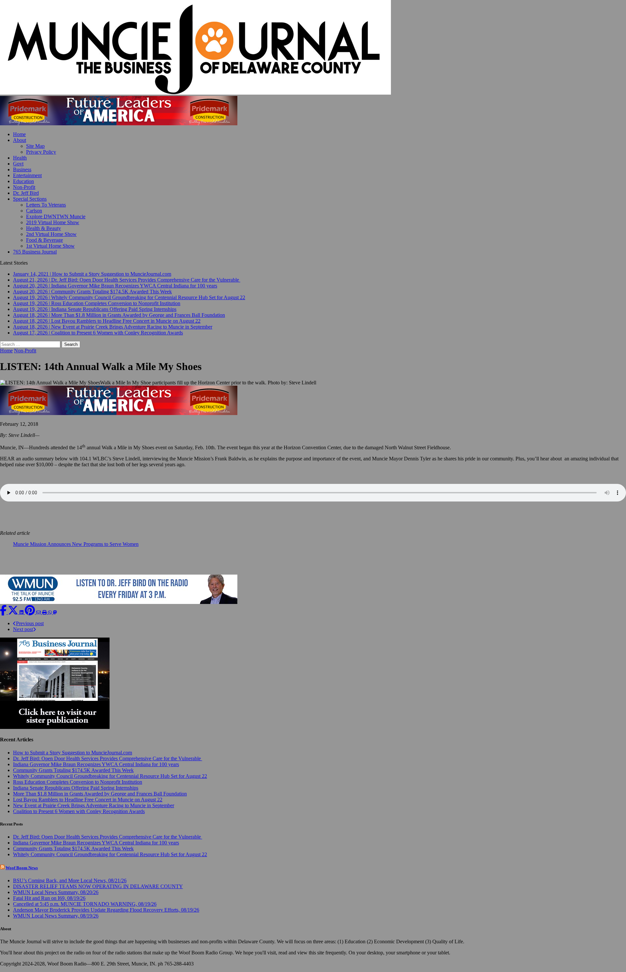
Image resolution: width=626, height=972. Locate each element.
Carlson (34, 210)
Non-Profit (24, 187)
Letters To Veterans (46, 205)
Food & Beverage (44, 240)
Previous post (30, 623)
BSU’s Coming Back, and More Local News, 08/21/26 (70, 880)
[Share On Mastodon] (55, 612)
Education (23, 181)
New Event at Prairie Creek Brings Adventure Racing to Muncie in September (93, 805)
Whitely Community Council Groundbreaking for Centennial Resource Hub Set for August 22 (110, 776)
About (19, 140)
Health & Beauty (43, 228)
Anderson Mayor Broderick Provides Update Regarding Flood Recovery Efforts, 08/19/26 (106, 910)
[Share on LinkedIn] (22, 612)
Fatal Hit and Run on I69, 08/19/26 (49, 898)
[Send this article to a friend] (39, 612)
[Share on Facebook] (4, 612)
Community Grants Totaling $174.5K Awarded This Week (73, 770)
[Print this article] (45, 612)
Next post (23, 629)
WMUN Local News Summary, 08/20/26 (55, 892)
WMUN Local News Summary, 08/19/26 (55, 915)
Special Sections (30, 199)
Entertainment (27, 175)
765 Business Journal (35, 252)
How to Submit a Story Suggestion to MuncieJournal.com (72, 752)
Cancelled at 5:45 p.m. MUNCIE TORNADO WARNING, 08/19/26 (84, 904)
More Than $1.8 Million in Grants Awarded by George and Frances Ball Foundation (100, 793)
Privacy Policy (41, 152)
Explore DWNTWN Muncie (55, 216)
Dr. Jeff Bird (26, 193)
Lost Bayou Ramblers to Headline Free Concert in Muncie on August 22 (87, 799)
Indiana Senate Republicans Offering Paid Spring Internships (75, 788)
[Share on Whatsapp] (50, 612)
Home (19, 134)
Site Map (35, 146)
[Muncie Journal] (313, 48)
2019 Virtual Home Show (52, 222)
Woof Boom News (22, 867)
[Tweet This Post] (14, 612)
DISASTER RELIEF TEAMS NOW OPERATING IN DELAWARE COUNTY (98, 886)
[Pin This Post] (30, 612)
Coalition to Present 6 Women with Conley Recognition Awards (79, 811)
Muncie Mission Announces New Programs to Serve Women (76, 544)
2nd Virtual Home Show (51, 234)
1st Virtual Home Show (50, 246)
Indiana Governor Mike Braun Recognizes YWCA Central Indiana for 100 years (96, 764)
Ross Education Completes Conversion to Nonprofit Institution (77, 782)
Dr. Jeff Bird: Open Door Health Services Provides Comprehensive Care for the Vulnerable (107, 758)
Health (20, 158)
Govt (18, 163)
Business (22, 169)
